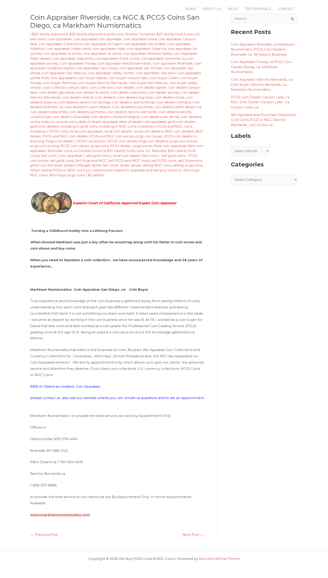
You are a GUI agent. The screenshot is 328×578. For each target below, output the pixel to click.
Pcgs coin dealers (153, 141)
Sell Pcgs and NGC (90, 160)
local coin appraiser (86, 131)
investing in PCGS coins (49, 131)
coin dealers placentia (48, 112)
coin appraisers (63, 78)
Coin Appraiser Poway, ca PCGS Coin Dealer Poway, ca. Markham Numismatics (261, 67)
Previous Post (44, 534)
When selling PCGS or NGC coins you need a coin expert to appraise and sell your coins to (105, 170)
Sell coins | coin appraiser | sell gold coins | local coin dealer (91, 155)
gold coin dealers (44, 126)
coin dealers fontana (173, 102)
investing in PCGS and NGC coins (165, 126)
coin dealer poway (163, 92)
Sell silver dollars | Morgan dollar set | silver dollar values (94, 165)
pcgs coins (100, 146)
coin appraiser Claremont (60, 44)
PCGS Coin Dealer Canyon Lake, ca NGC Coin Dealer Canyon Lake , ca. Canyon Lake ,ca (260, 102)
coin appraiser (110, 39)
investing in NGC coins (117, 126)
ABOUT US (212, 9)
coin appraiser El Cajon (102, 44)
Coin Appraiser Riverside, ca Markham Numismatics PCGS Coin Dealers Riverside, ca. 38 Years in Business (263, 49)
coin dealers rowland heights (115, 117)
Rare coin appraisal (170, 146)
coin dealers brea (169, 97)
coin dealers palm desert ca (177, 107)
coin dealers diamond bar (133, 102)
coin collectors (101, 87)
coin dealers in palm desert (87, 107)
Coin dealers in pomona (132, 107)
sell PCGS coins (163, 160)
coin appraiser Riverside (173, 63)
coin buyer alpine (92, 78)
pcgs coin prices (183, 141)
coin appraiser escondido (144, 44)
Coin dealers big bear (135, 97)
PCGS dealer (120, 146)
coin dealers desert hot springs (84, 102)
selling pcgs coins (188, 165)
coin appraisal (85, 39)
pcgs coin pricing (44, 146)
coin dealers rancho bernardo (132, 112)
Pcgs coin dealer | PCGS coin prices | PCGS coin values (91, 141)
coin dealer (125, 87)
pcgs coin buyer (148, 136)
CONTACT (286, 9)
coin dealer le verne (92, 92)
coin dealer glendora (56, 92)
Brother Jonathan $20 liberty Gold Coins (159, 34)
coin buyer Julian (163, 78)
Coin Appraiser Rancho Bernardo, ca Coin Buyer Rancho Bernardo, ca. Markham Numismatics (262, 84)
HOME (190, 9)
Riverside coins (60, 151)
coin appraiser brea (140, 39)
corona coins (66, 122)
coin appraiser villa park (156, 73)
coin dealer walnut (77, 97)
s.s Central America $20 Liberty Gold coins (109, 151)
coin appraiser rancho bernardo (124, 63)
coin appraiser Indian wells (68, 48)
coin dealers (105, 97)
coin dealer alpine (151, 87)
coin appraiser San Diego (97, 68)
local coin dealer (118, 131)
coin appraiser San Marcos (64, 73)
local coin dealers (148, 131)
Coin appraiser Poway (78, 63)
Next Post (193, 534)
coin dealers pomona (87, 112)
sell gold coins (62, 160)
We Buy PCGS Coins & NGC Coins (83, 9)
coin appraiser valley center (111, 73)
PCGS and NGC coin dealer (65, 136)
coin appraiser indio (108, 48)
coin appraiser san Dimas (140, 68)
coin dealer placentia (128, 92)
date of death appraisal (98, 122)
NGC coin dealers (179, 131)
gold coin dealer (181, 122)
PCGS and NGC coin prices (111, 136)
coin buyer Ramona (59, 83)
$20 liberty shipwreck (50, 34)
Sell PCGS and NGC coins (129, 160)
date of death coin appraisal (142, 122)
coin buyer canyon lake (128, 78)
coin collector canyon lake (65, 87)
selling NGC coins (157, 165)
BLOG (233, 9)
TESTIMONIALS (258, 9)
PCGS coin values (74, 146)
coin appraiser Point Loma (117, 58)
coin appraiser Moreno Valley (147, 53)
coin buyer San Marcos (148, 83)
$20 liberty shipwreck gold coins (97, 34)
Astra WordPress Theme (219, 559)
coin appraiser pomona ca (163, 58)
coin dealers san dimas (160, 117)
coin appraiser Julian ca (146, 48)
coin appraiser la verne (62, 53)
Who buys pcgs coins (67, 175)
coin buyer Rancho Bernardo (102, 83)
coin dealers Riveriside (70, 117)
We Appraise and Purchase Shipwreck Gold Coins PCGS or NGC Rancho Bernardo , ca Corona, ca (263, 120)
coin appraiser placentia (72, 58)
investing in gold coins (79, 126)
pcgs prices (142, 146)
